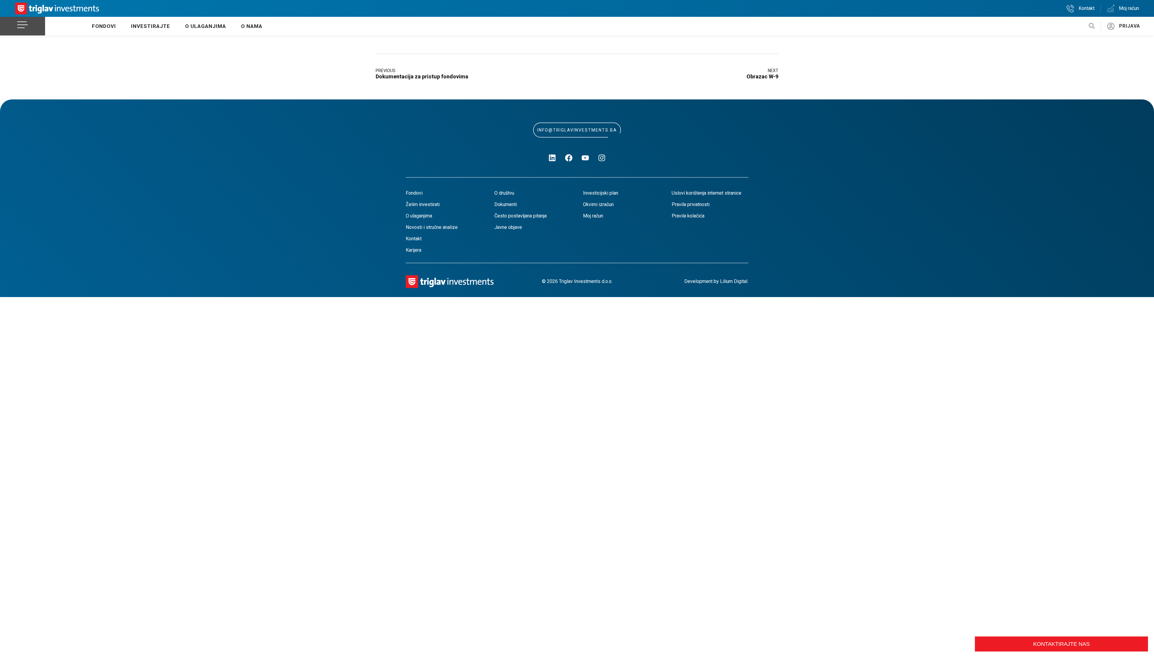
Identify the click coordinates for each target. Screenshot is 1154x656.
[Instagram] (601, 157)
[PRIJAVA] (1111, 26)
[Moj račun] (1110, 8)
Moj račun (1129, 8)
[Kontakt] (1070, 8)
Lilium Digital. (734, 281)
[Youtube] (585, 157)
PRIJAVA (1129, 26)
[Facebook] (568, 157)
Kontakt (1086, 8)
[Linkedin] (552, 157)
